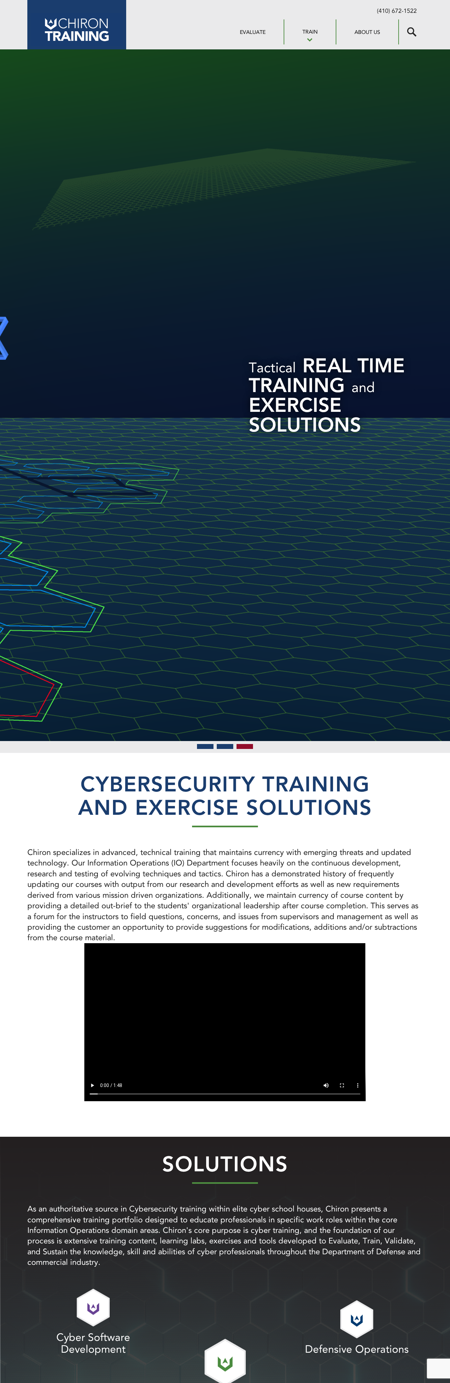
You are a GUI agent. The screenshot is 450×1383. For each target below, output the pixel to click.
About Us (367, 32)
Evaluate (253, 32)
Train (310, 32)
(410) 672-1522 (397, 11)
